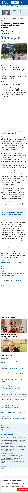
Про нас (3, 425)
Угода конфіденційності (7, 434)
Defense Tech (5, 6)
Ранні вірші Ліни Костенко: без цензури (18, 11)
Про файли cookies (6, 489)
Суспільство (10, 18)
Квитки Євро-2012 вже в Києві (11, 262)
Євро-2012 (5, 281)
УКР (22, 2)
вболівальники (16, 281)
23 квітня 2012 (22, 18)
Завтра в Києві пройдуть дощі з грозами (13, 394)
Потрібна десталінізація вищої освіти (11, 362)
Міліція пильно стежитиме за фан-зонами (12, 268)
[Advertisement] (14, 115)
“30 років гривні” (16, 6)
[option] (14, 12)
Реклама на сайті (5, 427)
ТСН (10, 285)
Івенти (3, 429)
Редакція (3, 431)
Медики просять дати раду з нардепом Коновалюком (13, 419)
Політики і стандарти (6, 432)
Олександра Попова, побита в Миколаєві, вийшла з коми (10, 406)
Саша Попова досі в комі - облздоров (12, 400)
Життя (15, 18)
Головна (3, 18)
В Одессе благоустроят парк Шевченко (13, 413)
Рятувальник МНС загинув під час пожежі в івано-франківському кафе (14, 388)
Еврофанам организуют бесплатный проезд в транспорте (12, 274)
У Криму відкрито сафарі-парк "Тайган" (13, 374)
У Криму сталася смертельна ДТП (14, 368)
